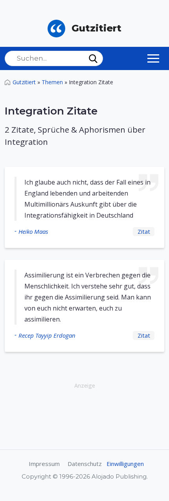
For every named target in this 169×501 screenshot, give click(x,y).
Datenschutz (85, 464)
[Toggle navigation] (153, 58)
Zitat (144, 231)
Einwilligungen (125, 464)
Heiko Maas (33, 231)
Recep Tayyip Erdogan (46, 335)
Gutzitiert (24, 82)
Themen (52, 82)
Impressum (44, 464)
